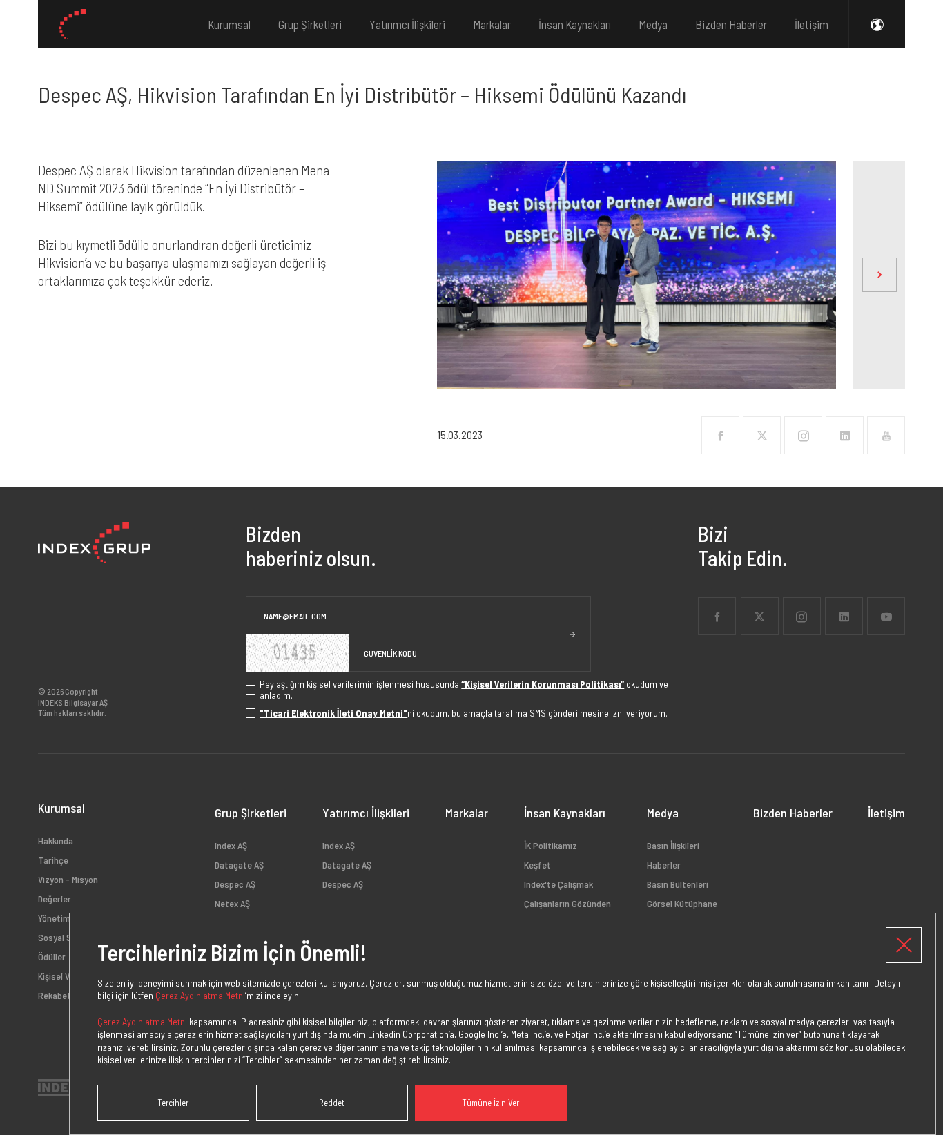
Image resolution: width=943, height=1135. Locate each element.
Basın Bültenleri (677, 884)
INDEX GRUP (72, 24)
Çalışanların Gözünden (567, 903)
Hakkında (55, 840)
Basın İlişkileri (673, 845)
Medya (653, 24)
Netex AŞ (232, 903)
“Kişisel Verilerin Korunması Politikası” (542, 684)
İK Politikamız (550, 845)
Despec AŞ (235, 884)
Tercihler (172, 1102)
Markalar (492, 24)
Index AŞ (231, 845)
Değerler (54, 898)
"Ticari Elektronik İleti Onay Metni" (333, 713)
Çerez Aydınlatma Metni (200, 995)
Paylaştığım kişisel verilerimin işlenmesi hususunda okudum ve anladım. (464, 690)
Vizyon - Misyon (68, 879)
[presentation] (879, 275)
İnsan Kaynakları (574, 24)
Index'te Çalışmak (558, 884)
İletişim (811, 24)
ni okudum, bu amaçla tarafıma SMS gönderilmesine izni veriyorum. (464, 713)
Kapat (904, 945)
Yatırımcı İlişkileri (407, 24)
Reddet (331, 1102)
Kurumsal (229, 24)
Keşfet (537, 865)
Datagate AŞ (239, 865)
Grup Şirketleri (310, 24)
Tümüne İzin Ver (490, 1102)
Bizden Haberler (731, 24)
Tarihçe (53, 860)
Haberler (664, 865)
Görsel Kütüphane (682, 903)
